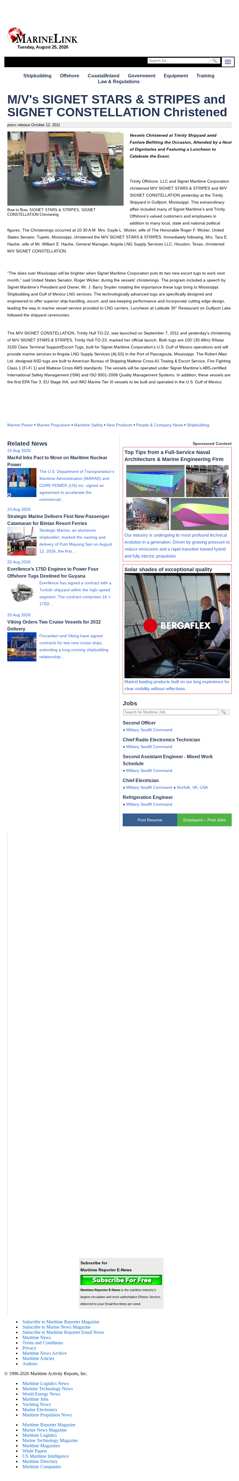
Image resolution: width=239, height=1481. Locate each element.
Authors (29, 1363)
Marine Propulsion (53, 425)
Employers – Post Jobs (204, 820)
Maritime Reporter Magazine (48, 1424)
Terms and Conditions (42, 1342)
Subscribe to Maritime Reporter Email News (63, 1332)
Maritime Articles (38, 1358)
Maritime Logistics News (45, 1383)
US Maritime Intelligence (45, 1456)
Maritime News (36, 1337)
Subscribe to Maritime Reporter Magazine (60, 1321)
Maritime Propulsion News (47, 1414)
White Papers (34, 1450)
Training (205, 75)
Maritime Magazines (41, 1445)
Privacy (29, 1347)
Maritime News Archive (44, 1353)
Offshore (69, 75)
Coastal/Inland (103, 75)
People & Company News (159, 425)
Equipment (176, 75)
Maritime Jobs (35, 1399)
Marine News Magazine (44, 1429)
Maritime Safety (88, 425)
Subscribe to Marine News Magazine (56, 1327)
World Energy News (41, 1393)
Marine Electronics (39, 1409)
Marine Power (20, 425)
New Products (119, 425)
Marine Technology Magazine (50, 1440)
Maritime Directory (40, 1461)
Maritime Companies (41, 1466)
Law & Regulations (119, 81)
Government (141, 75)
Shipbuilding (37, 75)
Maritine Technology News (47, 1388)
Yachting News (36, 1404)
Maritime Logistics (39, 1435)
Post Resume (150, 820)
